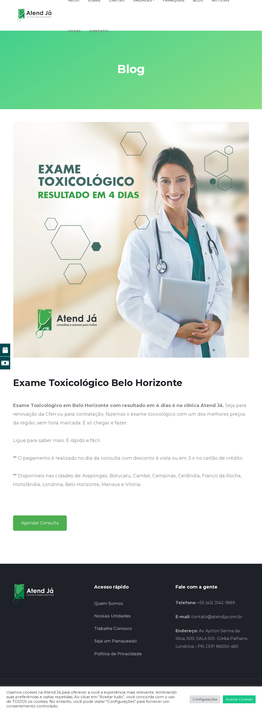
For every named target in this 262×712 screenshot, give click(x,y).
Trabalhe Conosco (113, 628)
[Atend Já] (34, 15)
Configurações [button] (205, 699)
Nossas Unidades (112, 616)
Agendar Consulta (40, 523)
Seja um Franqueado (115, 641)
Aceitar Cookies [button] (239, 699)
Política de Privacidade (118, 653)
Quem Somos (108, 603)
